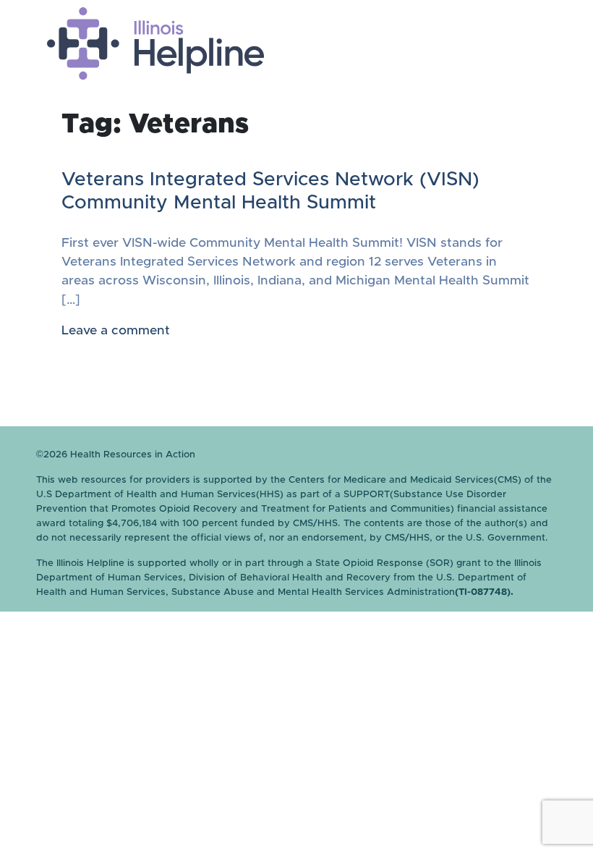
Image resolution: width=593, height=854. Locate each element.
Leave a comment (115, 330)
